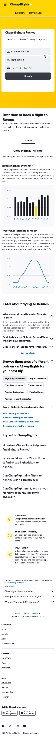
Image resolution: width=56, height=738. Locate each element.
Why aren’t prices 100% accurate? (21, 602)
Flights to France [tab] (38, 378)
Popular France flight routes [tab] (18, 399)
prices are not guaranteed (14, 583)
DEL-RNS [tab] (28, 140)
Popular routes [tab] (35, 385)
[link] (10, 726)
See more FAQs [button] (28, 353)
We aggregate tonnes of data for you (22, 596)
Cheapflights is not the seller (18, 591)
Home (17, 613)
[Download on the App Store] (27, 713)
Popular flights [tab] (36, 392)
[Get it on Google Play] (9, 713)
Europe (26, 613)
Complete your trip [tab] (14, 385)
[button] (5, 4)
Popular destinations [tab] (14, 392)
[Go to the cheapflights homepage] (21, 4)
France (34, 613)
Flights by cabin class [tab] (15, 378)
